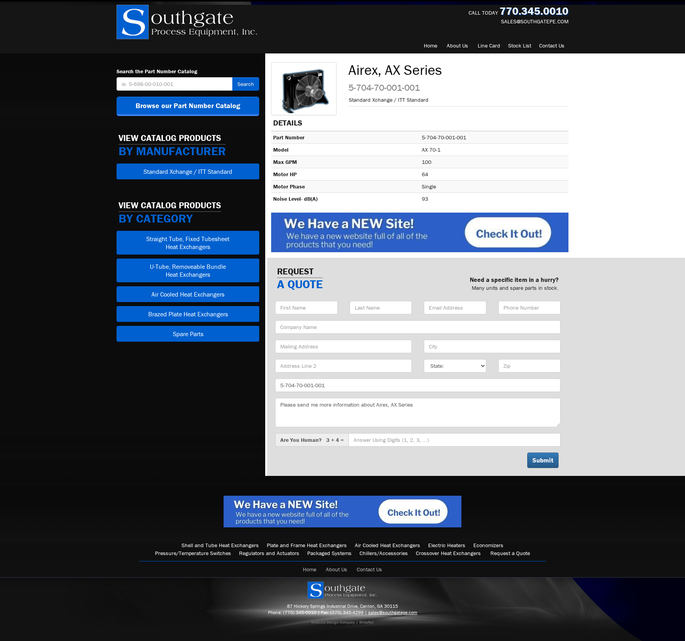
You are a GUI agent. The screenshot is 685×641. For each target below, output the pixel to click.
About (457, 45)
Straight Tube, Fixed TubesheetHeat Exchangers (188, 243)
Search (245, 83)
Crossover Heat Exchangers (448, 553)
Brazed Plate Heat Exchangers (188, 314)
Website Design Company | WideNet (342, 622)
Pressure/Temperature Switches (193, 553)
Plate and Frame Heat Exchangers (307, 545)
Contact (551, 45)
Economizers (488, 545)
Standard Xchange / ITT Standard (188, 171)
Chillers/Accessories (384, 553)
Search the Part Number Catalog (157, 71)
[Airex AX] (304, 88)
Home (430, 45)
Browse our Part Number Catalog (188, 105)
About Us (336, 569)
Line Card (489, 45)
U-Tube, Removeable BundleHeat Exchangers (188, 270)
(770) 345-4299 (347, 612)
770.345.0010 (533, 10)
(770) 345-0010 (299, 612)
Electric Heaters (446, 545)
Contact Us (369, 569)
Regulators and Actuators (269, 553)
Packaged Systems (329, 553)
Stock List (519, 45)
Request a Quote (510, 553)
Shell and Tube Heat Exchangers (220, 545)
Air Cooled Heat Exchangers (187, 294)
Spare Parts (188, 334)
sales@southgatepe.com (534, 21)
